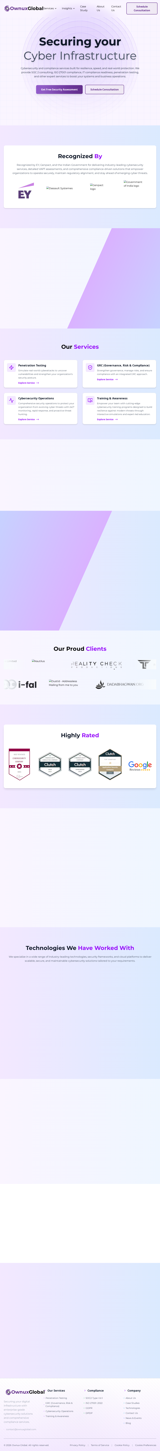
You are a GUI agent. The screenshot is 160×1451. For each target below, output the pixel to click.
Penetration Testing (56, 1398)
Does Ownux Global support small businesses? (47, 1317)
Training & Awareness (57, 1416)
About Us (131, 1398)
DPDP (89, 1413)
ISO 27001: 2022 (94, 1403)
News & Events (134, 1418)
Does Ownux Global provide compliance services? (49, 1308)
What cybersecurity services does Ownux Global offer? (52, 1299)
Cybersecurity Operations (59, 1411)
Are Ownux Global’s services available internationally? (51, 1353)
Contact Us (132, 1413)
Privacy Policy (77, 1445)
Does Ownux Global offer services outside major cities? (52, 1326)
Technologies (133, 1408)
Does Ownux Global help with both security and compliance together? (61, 1362)
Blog (128, 1423)
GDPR (89, 1408)
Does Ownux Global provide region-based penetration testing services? (62, 1335)
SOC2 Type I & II (94, 1398)
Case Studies (133, 1403)
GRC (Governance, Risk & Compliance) (58, 1405)
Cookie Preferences (145, 1445)
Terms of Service (100, 1445)
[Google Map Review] (140, 766)
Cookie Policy (122, 1445)
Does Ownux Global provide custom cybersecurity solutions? (56, 1344)
